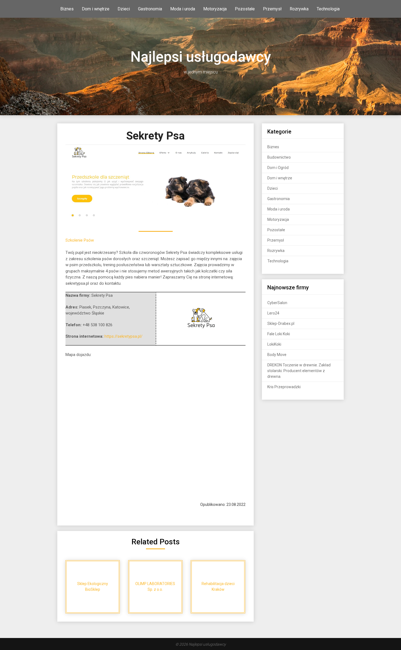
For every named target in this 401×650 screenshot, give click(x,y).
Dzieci (124, 8)
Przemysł (272, 8)
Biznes (67, 8)
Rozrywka (299, 8)
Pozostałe (245, 8)
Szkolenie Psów (79, 240)
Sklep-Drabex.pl (280, 323)
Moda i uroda (182, 8)
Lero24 (273, 313)
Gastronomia (150, 8)
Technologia (328, 8)
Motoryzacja (215, 8)
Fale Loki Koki (278, 334)
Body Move (276, 354)
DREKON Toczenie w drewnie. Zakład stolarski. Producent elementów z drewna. (299, 371)
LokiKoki (274, 344)
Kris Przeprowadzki (284, 387)
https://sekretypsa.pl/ (123, 336)
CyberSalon (277, 303)
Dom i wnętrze (95, 8)
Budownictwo (279, 157)
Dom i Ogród (278, 167)
